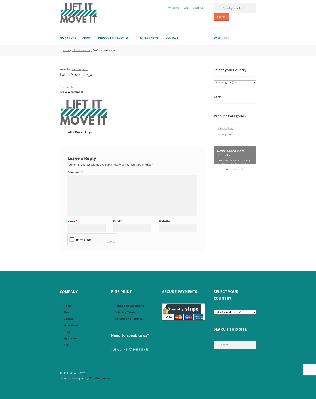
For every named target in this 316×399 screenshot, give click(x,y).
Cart (186, 7)
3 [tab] (242, 169)
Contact (69, 319)
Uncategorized (225, 134)
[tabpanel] (235, 155)
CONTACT (172, 37)
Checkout (198, 7)
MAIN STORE (68, 37)
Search (221, 16)
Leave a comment (71, 92)
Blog (67, 332)
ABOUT (87, 37)
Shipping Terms (125, 312)
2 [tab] (235, 169)
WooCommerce (99, 378)
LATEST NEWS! (149, 37)
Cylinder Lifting (225, 128)
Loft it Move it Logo (82, 50)
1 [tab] (227, 169)
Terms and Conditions (129, 306)
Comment (75, 172)
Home (66, 50)
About (68, 312)
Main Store (71, 325)
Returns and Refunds (129, 319)
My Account (173, 7)
